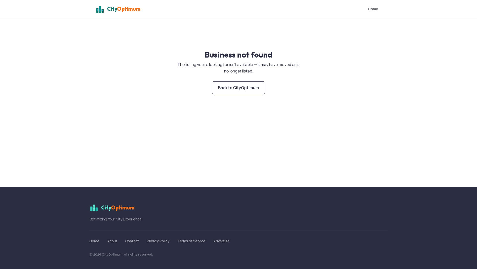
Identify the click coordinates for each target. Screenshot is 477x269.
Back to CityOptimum (238, 87)
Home (373, 8)
